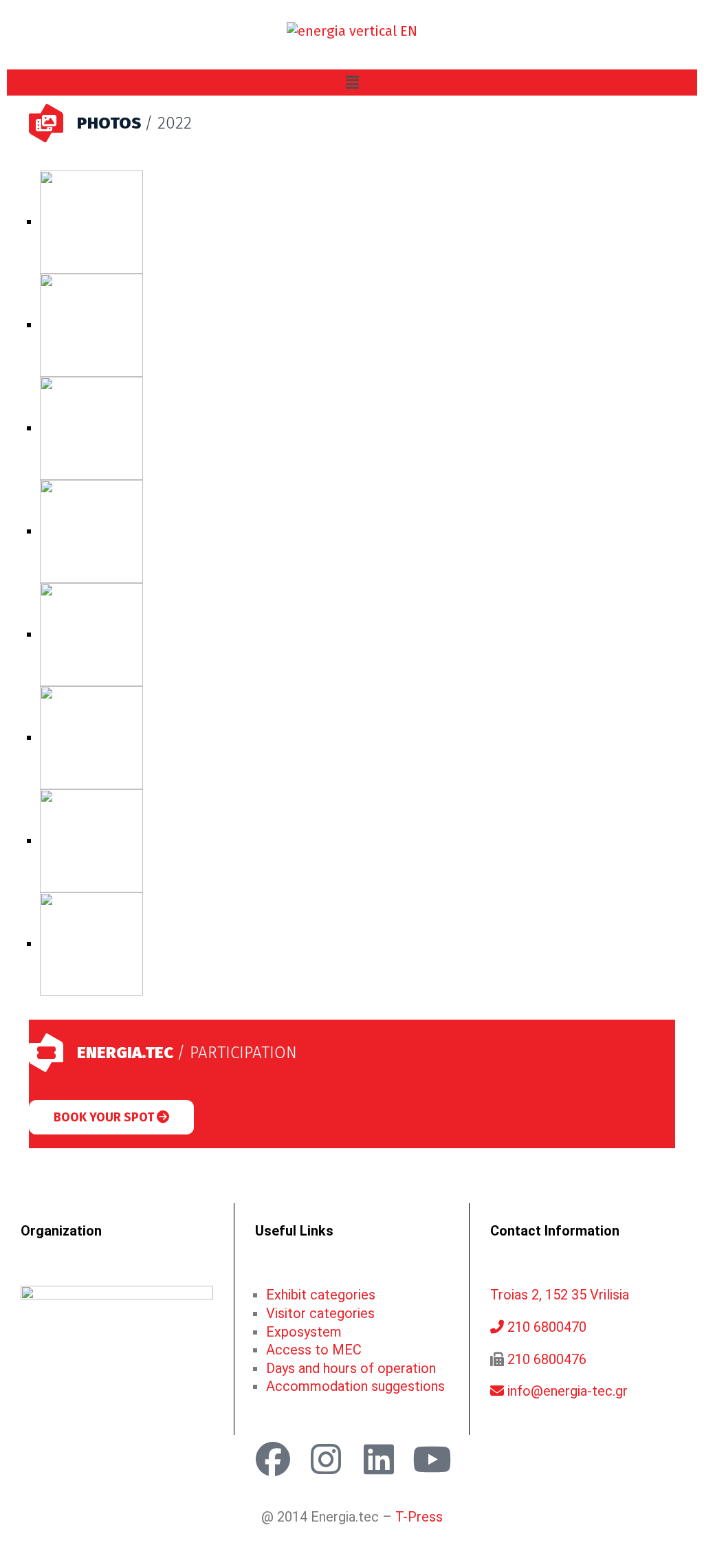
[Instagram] (326, 1459)
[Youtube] (432, 1459)
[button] (352, 82)
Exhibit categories (320, 1294)
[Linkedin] (379, 1459)
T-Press (419, 1516)
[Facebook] (273, 1459)
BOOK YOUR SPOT (105, 1117)
